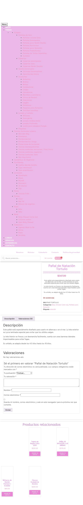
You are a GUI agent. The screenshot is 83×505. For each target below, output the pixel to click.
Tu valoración (10, 376)
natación (53, 309)
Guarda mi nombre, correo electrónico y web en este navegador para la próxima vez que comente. (40, 403)
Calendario (42, 252)
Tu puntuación (10, 373)
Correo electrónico (12, 395)
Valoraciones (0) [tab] (25, 319)
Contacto (55, 252)
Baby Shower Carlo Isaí (60, 305)
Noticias (31, 252)
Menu (4, 24)
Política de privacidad (71, 252)
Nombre (8, 390)
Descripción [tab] (9, 319)
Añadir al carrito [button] (35, 453)
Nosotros (19, 252)
